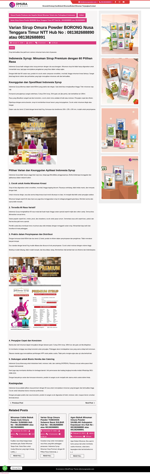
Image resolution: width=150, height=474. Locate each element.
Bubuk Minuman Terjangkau (80, 6)
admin (30, 43)
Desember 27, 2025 (50, 431)
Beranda (46, 6)
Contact (93, 6)
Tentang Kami (53, 6)
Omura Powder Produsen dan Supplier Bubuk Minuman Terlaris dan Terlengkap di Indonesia (43, 15)
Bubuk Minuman (64, 6)
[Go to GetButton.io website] (5, 472)
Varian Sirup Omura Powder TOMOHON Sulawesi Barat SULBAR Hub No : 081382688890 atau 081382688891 (52, 422)
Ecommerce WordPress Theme (67, 469)
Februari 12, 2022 (79, 433)
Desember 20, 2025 (20, 431)
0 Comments (23, 434)
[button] (4, 473)
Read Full (18, 456)
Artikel (81, 15)
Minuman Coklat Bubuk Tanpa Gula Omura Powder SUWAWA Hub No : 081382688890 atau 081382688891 (22, 422)
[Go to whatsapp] (4, 468)
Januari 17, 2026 (17, 43)
